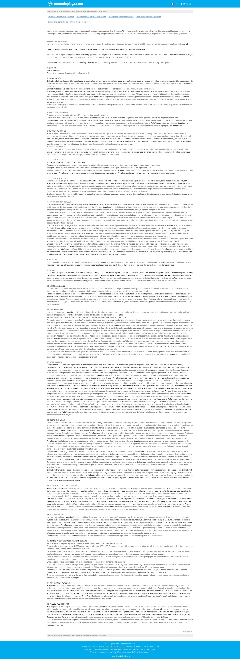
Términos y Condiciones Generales (107, 649)
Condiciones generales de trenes (148, 17)
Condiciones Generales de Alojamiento (91, 17)
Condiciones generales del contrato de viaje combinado (69, 22)
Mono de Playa (111, 652)
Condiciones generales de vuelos (121, 17)
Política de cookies (148, 649)
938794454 (136, 646)
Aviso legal (89, 649)
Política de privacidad (130, 649)
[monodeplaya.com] (65, 4)
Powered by (120, 656)
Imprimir (188, 631)
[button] (174, 4)
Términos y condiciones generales (61, 17)
